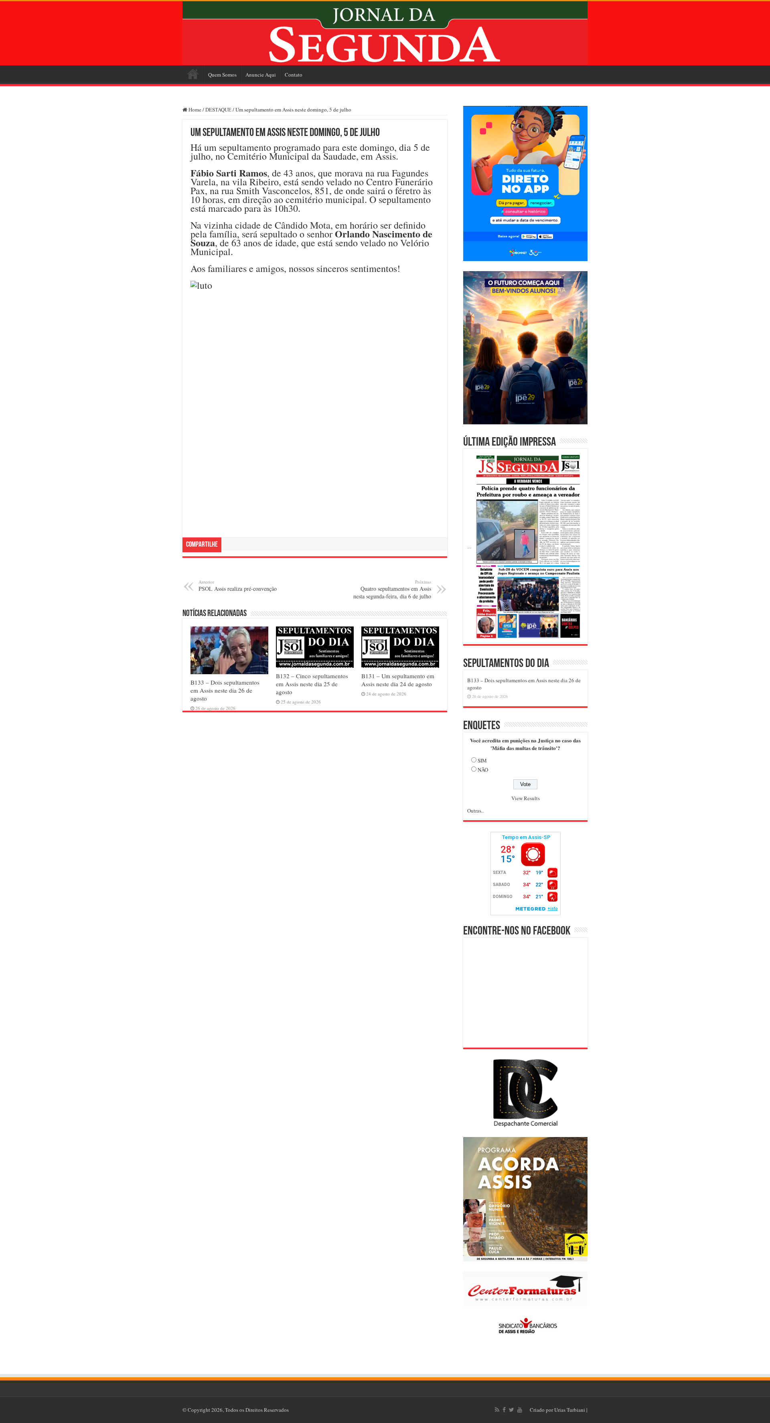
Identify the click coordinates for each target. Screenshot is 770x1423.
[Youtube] (520, 1410)
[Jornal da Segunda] (385, 33)
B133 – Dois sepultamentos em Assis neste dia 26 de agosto (224, 690)
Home (192, 73)
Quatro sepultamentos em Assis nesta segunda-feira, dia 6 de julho (392, 589)
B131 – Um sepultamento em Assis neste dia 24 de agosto (397, 680)
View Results (525, 798)
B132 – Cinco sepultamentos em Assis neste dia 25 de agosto (312, 684)
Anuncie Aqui (260, 74)
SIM (482, 760)
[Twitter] (511, 1410)
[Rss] (497, 1410)
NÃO (483, 769)
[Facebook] (504, 1410)
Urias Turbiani (569, 1409)
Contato (293, 74)
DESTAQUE (218, 109)
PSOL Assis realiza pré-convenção (238, 585)
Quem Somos (222, 74)
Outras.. (475, 810)
